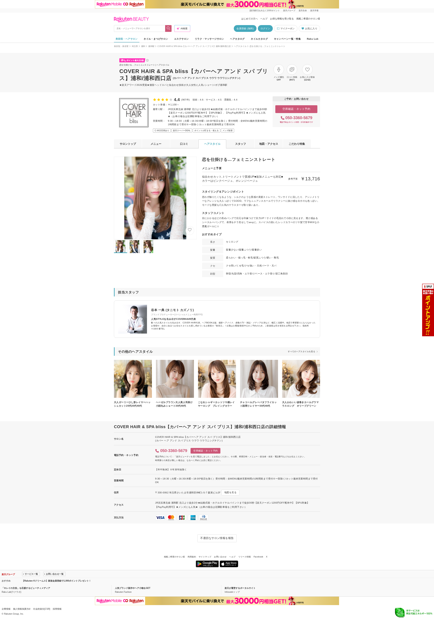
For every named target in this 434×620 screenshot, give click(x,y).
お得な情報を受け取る (282, 18)
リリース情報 (244, 557)
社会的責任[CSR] (41, 609)
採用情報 (57, 609)
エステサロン (181, 38)
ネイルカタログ (259, 38)
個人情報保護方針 (22, 609)
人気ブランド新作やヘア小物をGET (132, 588)
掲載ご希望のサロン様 (308, 18)
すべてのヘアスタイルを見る (301, 352)
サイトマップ (205, 557)
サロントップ (128, 143)
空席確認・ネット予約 (296, 108)
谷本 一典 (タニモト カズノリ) (172, 310)
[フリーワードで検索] (168, 28)
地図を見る (230, 492)
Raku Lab (312, 38)
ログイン (265, 28)
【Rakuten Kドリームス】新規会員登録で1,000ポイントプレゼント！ (56, 580)
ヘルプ (264, 18)
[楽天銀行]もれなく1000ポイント (265, 10)
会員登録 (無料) (245, 28)
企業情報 (6, 609)
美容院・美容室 (121, 46)
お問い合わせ (220, 557)
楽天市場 (314, 10)
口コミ (184, 143)
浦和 (143, 46)
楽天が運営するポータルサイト (240, 588)
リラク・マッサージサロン (209, 38)
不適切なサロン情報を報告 (217, 538)
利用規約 (192, 557)
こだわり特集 (297, 143)
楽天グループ (289, 10)
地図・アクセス (268, 143)
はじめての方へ (249, 18)
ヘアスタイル (240, 46)
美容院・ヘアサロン (127, 38)
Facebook (258, 557)
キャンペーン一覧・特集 (287, 38)
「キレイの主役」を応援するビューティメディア (26, 588)
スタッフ (240, 143)
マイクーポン (287, 28)
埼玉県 (135, 46)
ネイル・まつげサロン (156, 38)
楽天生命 (303, 10)
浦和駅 (151, 46)
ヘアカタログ (237, 38)
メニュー (156, 143)
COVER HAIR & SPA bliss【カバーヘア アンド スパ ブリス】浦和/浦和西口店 (194, 46)
